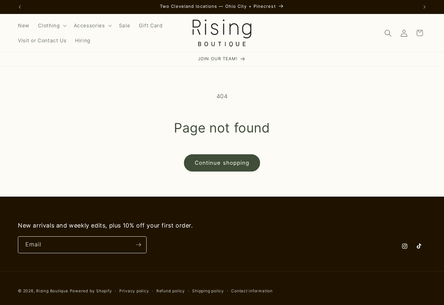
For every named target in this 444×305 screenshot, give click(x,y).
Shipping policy (208, 290)
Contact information (252, 290)
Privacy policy (134, 290)
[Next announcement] (424, 7)
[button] (51, 25)
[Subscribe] (138, 244)
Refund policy (170, 290)
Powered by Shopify (91, 290)
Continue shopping (222, 162)
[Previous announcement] (20, 7)
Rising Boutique (52, 290)
